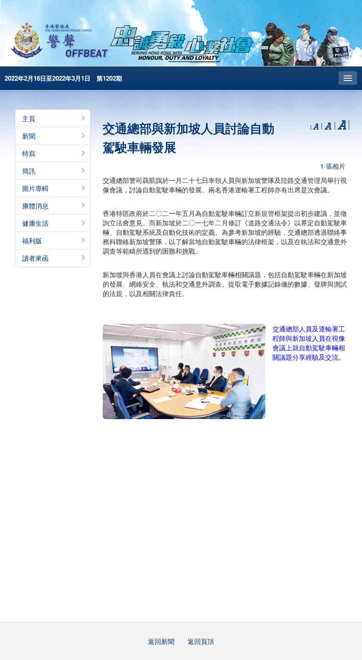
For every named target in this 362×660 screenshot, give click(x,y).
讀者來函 (35, 258)
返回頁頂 (201, 641)
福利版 (32, 240)
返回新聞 (161, 641)
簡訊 (28, 170)
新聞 (28, 135)
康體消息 (35, 205)
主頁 (28, 118)
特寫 (28, 153)
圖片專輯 (35, 188)
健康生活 (35, 223)
